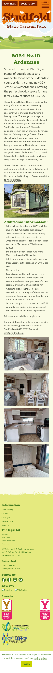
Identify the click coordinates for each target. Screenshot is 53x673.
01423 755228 (23, 329)
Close (26, 664)
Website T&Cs (7, 521)
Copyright (6, 517)
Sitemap (5, 525)
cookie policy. (40, 658)
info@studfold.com (13, 333)
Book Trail (10, 3)
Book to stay (28, 3)
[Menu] (45, 7)
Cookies (5, 513)
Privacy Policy (7, 509)
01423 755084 (9, 565)
